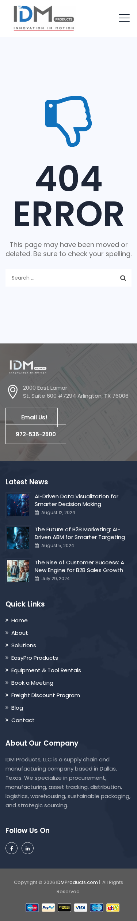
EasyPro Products (34, 658)
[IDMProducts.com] (43, 18)
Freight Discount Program (45, 695)
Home (19, 620)
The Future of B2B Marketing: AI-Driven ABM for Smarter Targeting (80, 533)
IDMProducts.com (77, 882)
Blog (17, 707)
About (19, 633)
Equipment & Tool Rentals (46, 670)
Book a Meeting (32, 683)
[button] (31, 417)
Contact (23, 720)
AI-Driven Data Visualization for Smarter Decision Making (76, 500)
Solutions (23, 645)
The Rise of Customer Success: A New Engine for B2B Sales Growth (79, 566)
